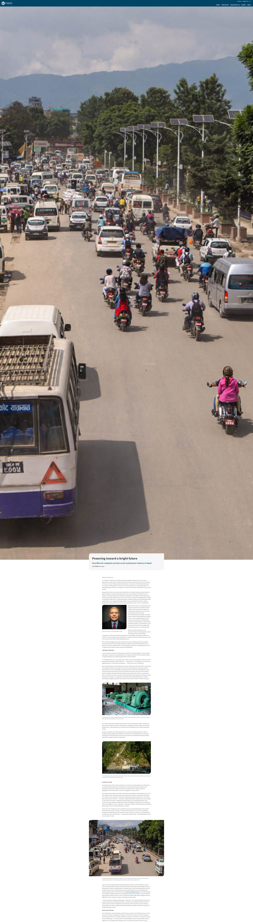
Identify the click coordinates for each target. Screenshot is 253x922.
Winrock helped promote (133, 892)
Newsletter (246, 1)
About (218, 5)
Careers (239, 1)
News (249, 5)
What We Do (225, 5)
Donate (243, 5)
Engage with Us (235, 5)
